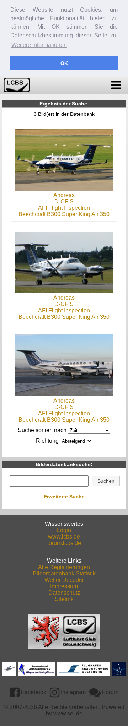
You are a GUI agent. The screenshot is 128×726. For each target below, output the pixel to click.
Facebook (33, 692)
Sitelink (64, 599)
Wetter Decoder (64, 580)
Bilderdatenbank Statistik (64, 574)
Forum (109, 692)
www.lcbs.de (64, 537)
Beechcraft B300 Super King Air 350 (64, 214)
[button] (106, 481)
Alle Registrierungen (64, 567)
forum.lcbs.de (64, 543)
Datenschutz (64, 593)
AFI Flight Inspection (64, 208)
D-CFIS (64, 201)
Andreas (64, 195)
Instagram (72, 692)
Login (64, 530)
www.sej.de (67, 713)
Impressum (64, 586)
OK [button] (64, 63)
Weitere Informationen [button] (39, 45)
